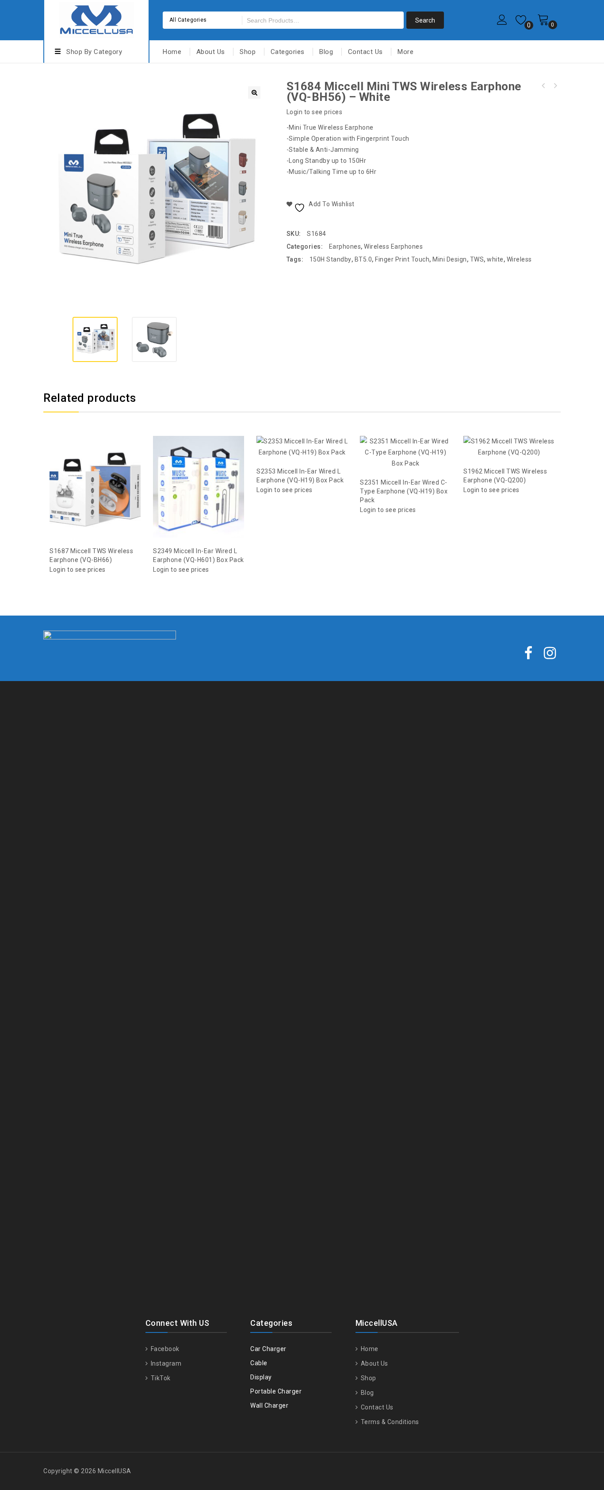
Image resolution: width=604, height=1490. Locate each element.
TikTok (160, 1378)
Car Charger (268, 1348)
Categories (288, 52)
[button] (254, 92)
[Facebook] (528, 653)
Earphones (345, 246)
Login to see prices (315, 112)
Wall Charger (269, 1405)
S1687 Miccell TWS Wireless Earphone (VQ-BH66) (543, 86)
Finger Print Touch (402, 259)
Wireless (519, 259)
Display (261, 1377)
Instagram (165, 1363)
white (495, 259)
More (405, 52)
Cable (259, 1363)
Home (172, 52)
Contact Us (365, 52)
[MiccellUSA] (96, 18)
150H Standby (331, 259)
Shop (248, 52)
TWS (477, 259)
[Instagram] (550, 653)
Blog (326, 52)
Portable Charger (276, 1391)
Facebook (164, 1348)
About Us (210, 52)
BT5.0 (363, 259)
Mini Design (449, 259)
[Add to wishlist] (86, 465)
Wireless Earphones (393, 246)
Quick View (104, 465)
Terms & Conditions (389, 1421)
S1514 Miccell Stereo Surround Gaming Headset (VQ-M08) (555, 86)
